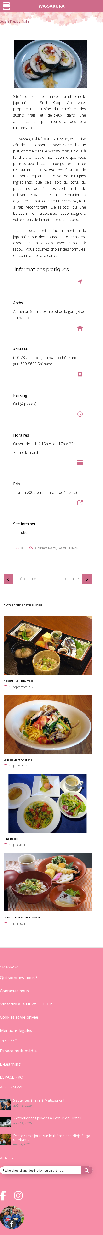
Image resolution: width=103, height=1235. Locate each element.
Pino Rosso (11, 838)
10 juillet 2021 (18, 766)
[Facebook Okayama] (12, 1227)
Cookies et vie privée (19, 1017)
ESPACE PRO (11, 1077)
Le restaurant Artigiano (18, 759)
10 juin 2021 (17, 845)
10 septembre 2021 (22, 687)
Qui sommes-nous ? (18, 977)
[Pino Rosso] (48, 803)
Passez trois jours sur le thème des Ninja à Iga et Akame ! (51, 1138)
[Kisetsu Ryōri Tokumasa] (48, 645)
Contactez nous (14, 990)
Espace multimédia (18, 1051)
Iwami (62, 548)
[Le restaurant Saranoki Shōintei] (48, 882)
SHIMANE (74, 548)
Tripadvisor (22, 532)
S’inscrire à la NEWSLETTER (26, 1004)
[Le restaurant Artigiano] (48, 724)
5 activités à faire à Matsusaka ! (38, 1100)
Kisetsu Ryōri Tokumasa (18, 680)
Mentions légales (16, 1030)
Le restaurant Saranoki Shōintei (23, 917)
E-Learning (10, 1064)
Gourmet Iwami (45, 548)
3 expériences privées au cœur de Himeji (47, 1118)
